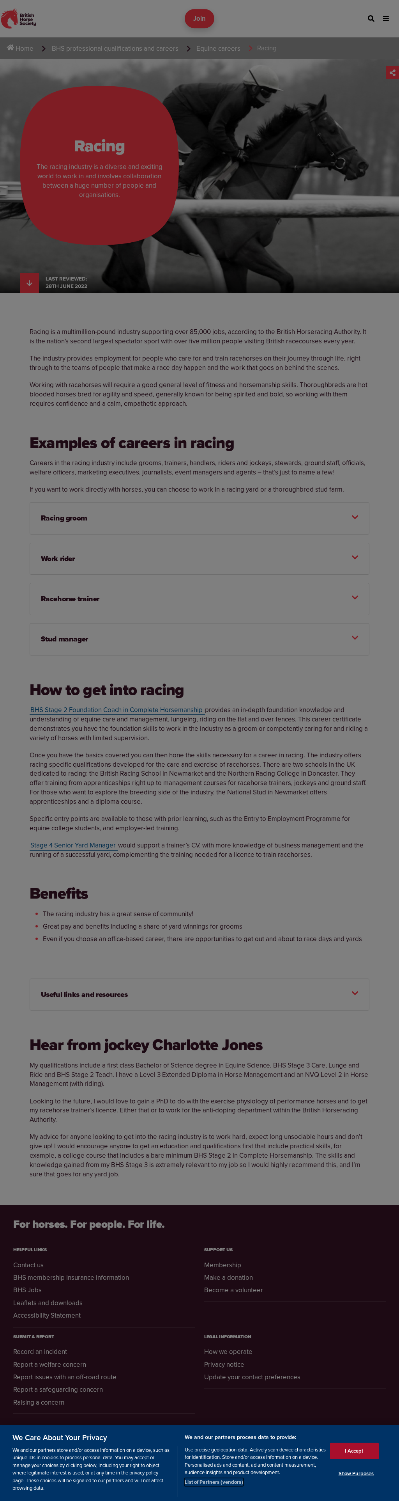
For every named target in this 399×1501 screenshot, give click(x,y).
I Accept (354, 1451)
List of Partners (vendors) (214, 1482)
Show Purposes (356, 1473)
